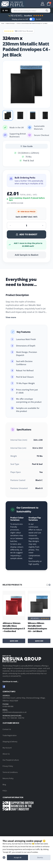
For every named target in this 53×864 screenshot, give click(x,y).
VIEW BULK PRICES (27, 211)
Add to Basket (28, 234)
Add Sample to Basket (26, 254)
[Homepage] (12, 4)
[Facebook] (4, 686)
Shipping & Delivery (10, 741)
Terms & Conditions (10, 772)
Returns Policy (8, 778)
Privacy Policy (8, 766)
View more (11, 317)
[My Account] (43, 3)
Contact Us (7, 729)
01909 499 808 (8, 706)
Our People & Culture (11, 760)
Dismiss (40, 857)
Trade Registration (10, 735)
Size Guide (28, 146)
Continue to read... (10, 681)
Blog (4, 784)
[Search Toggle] (32, 3)
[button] (47, 584)
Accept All (17, 857)
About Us (6, 754)
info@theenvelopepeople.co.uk (14, 712)
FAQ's (5, 790)
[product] (14, 605)
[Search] (46, 10)
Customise (4, 857)
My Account (7, 748)
